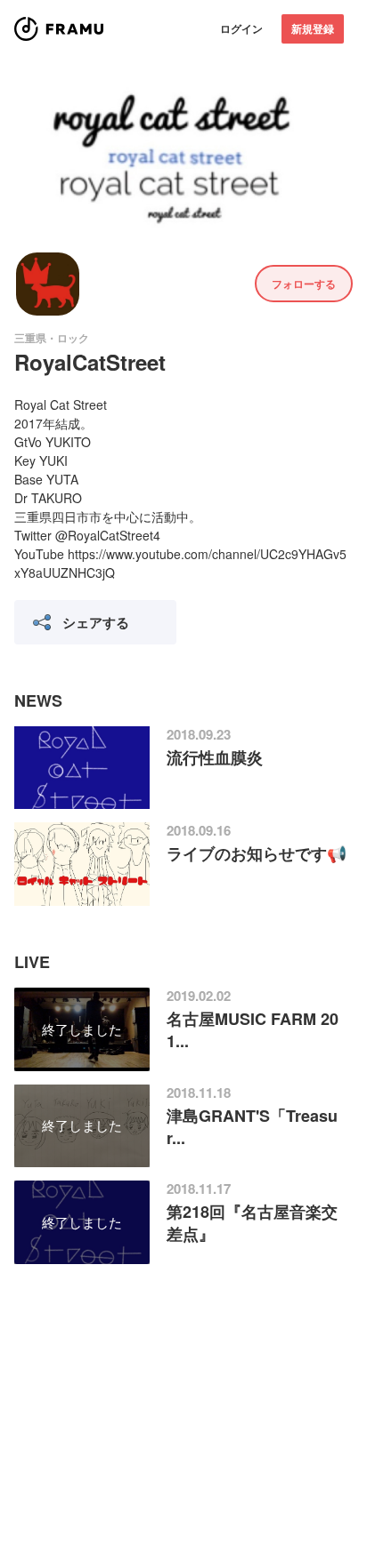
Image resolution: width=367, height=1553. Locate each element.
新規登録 (312, 28)
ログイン (241, 28)
